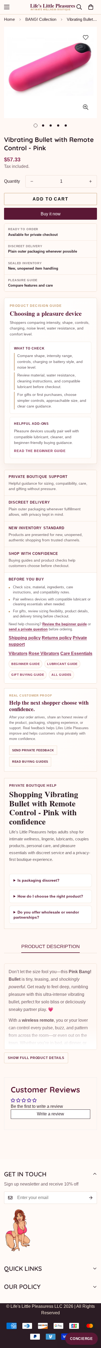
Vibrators (18, 653)
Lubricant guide (62, 663)
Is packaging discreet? (39, 880)
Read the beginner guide (40, 451)
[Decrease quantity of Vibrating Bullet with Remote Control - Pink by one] (32, 181)
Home (9, 19)
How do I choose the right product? (50, 896)
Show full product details (36, 1058)
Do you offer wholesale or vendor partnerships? (46, 914)
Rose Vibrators (44, 653)
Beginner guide (25, 663)
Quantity (12, 181)
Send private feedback (33, 750)
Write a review (50, 1114)
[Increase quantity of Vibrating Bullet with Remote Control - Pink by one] (90, 181)
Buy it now (51, 214)
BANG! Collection (40, 19)
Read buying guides (30, 761)
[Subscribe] (91, 1197)
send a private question (28, 629)
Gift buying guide (27, 674)
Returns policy (57, 637)
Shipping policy (25, 637)
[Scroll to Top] (91, 1319)
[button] (91, 7)
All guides (61, 674)
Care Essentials (76, 653)
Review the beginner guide (64, 624)
